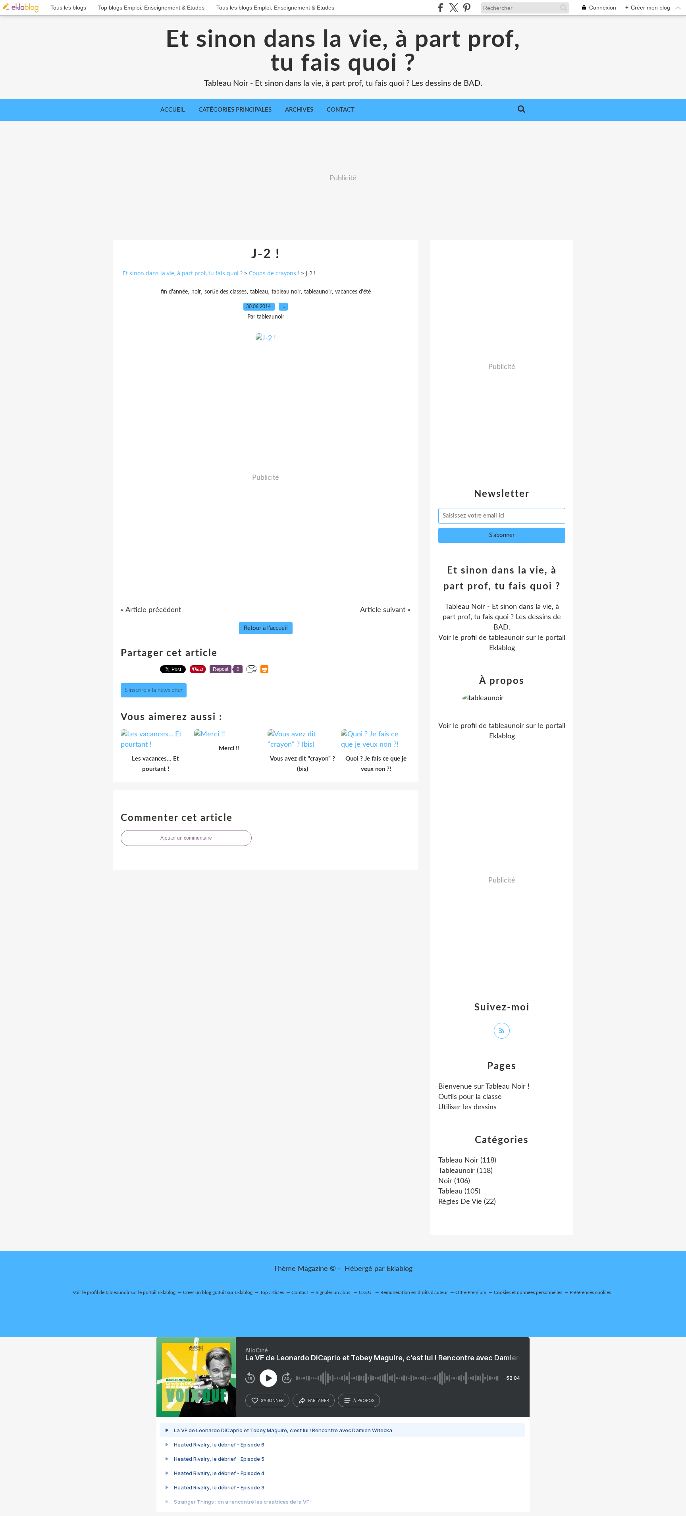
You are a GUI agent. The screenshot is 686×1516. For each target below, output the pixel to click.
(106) (454, 1181)
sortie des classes (225, 292)
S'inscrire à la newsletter (154, 690)
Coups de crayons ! (274, 273)
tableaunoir (317, 292)
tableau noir (286, 292)
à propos (363, 1400)
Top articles (272, 1292)
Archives (299, 110)
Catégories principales (235, 110)
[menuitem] (172, 110)
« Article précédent (151, 610)
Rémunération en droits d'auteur (414, 1292)
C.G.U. (366, 1292)
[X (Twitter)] (454, 7)
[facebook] (440, 7)
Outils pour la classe (470, 1097)
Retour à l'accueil (266, 628)
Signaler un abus (333, 1292)
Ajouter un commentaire (186, 838)
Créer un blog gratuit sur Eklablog (217, 1292)
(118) (467, 1160)
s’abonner (272, 1400)
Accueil (172, 110)
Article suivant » (385, 610)
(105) (459, 1191)
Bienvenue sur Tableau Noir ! (484, 1086)
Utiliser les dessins (467, 1107)
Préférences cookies (590, 1292)
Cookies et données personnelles (528, 1292)
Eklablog (399, 1269)
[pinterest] (467, 7)
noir (196, 292)
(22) (467, 1201)
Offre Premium (470, 1292)
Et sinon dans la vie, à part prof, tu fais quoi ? (343, 51)
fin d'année (174, 292)
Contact (341, 110)
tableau (259, 292)
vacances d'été (353, 292)
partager (318, 1400)
